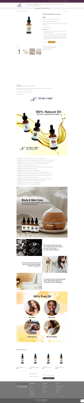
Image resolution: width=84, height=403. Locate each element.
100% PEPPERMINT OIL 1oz (20, 367)
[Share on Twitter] (45, 49)
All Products (30, 4)
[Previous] (18, 30)
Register (58, 1)
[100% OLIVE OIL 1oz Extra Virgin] (35, 358)
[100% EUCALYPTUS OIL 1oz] (61, 358)
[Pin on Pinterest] (49, 49)
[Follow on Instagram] (20, 387)
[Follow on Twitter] (22, 387)
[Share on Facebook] (43, 49)
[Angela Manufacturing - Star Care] (20, 5)
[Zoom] (18, 46)
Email (43, 374)
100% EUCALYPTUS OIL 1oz (59, 367)
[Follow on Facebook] (18, 387)
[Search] (49, 1)
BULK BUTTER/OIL (61, 4)
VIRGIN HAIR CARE (43, 4)
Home (26, 4)
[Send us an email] (24, 387)
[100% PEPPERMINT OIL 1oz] (22, 358)
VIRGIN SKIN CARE (49, 4)
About (52, 1)
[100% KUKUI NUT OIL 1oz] (48, 358)
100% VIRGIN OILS (36, 4)
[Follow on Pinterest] (26, 387)
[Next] (39, 30)
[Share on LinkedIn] (50, 49)
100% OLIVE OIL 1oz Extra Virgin (34, 367)
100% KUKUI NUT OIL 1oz (46, 367)
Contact (55, 1)
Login (61, 1)
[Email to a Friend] (47, 49)
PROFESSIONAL (55, 4)
